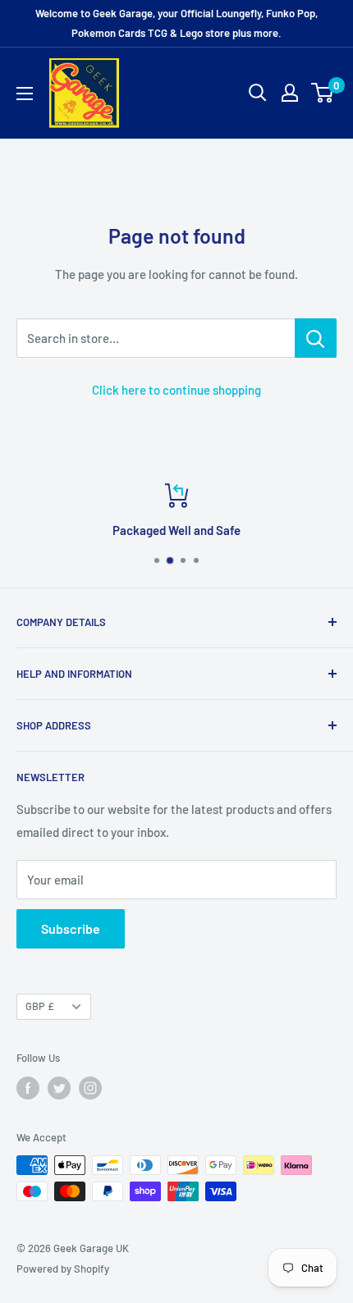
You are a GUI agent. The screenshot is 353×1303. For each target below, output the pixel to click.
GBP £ (39, 1006)
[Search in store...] (316, 338)
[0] (323, 93)
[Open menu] (24, 93)
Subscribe (70, 928)
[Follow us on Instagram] (90, 1088)
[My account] (290, 93)
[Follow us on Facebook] (27, 1088)
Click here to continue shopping (176, 389)
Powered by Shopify (62, 1268)
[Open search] (258, 93)
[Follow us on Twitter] (59, 1088)
